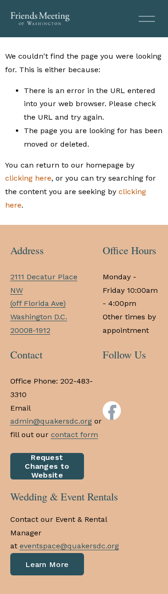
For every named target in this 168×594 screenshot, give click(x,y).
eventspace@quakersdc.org (69, 545)
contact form (74, 434)
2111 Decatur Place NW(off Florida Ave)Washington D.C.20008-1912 (43, 303)
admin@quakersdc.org (51, 421)
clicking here (28, 178)
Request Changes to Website (47, 466)
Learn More (47, 564)
